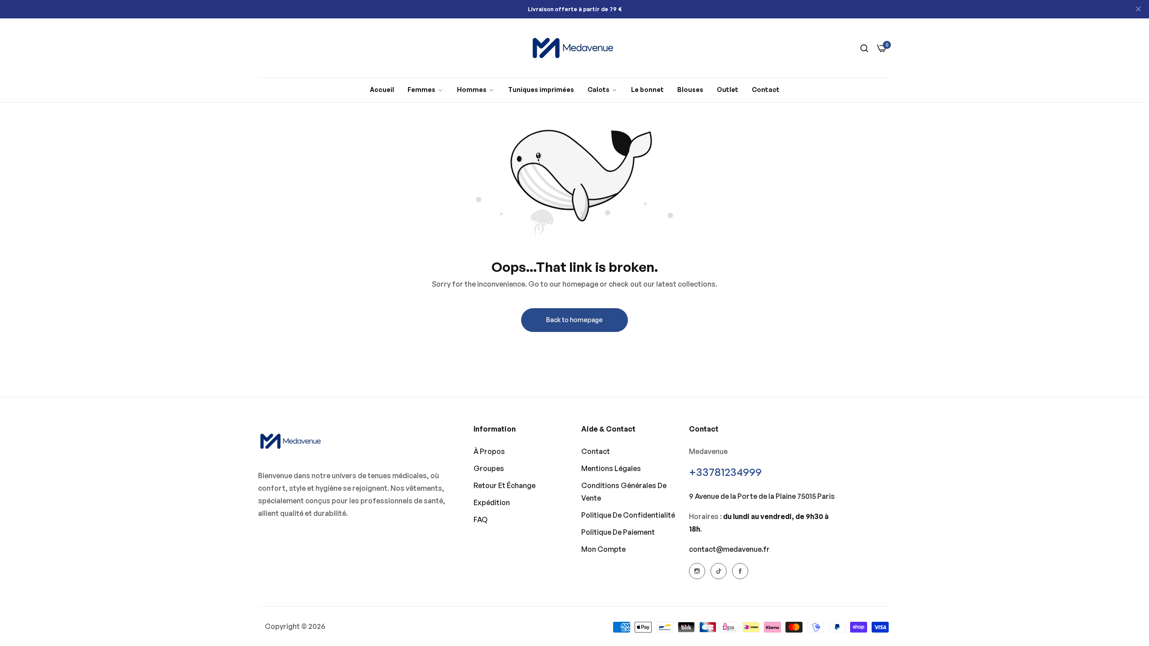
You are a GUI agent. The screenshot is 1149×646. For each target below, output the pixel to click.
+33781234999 (725, 472)
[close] (1138, 9)
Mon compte (603, 549)
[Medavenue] (574, 48)
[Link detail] (697, 571)
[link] (425, 90)
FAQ (480, 519)
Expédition (492, 502)
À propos (489, 451)
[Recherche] (864, 48)
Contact (595, 451)
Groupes (489, 468)
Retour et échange (504, 485)
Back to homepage (574, 319)
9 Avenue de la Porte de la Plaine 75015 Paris (762, 496)
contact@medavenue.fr (729, 549)
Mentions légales (611, 468)
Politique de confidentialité (628, 515)
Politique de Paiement (618, 532)
